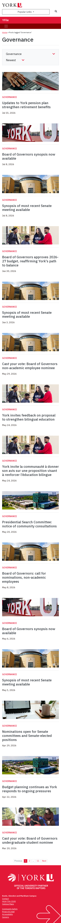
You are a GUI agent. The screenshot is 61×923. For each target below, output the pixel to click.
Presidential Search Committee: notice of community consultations (29, 524)
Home (4, 32)
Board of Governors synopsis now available (28, 156)
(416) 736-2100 (9, 901)
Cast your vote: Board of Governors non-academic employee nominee (29, 366)
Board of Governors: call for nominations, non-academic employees (24, 577)
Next (44, 860)
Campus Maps (8, 904)
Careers (5, 917)
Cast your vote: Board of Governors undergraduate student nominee (29, 840)
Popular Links (25, 11)
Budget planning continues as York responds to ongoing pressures (29, 789)
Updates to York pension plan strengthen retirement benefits (26, 105)
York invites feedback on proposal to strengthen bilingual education (28, 417)
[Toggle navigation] (6, 26)
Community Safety (9, 909)
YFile (5, 20)
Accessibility (7, 914)
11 (38, 860)
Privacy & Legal (8, 911)
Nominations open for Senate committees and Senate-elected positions (27, 735)
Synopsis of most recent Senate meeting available (27, 207)
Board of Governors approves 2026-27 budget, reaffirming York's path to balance (30, 261)
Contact (5, 898)
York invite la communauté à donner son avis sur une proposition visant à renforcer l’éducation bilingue (30, 470)
